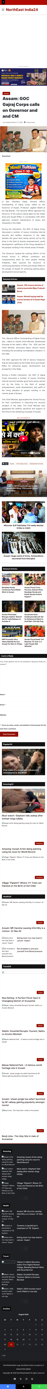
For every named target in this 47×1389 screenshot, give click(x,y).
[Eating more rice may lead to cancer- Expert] (8, 941)
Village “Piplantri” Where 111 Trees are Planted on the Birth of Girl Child (30, 1186)
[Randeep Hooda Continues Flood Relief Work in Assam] (12, 579)
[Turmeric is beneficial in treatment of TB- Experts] (8, 1229)
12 (17, 1335)
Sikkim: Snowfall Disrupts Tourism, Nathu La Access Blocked (28, 1277)
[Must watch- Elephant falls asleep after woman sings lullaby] (8, 1174)
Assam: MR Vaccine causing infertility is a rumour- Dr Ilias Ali (30, 1214)
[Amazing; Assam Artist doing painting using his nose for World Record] (8, 1161)
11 (11, 1335)
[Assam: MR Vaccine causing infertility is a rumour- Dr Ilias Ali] (8, 1216)
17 (5, 1339)
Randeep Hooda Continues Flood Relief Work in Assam (11, 589)
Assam (6, 93)
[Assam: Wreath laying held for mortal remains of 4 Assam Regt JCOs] (8, 299)
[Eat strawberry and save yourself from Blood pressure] (8, 952)
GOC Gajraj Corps (21, 464)
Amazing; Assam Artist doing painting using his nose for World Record (29, 1159)
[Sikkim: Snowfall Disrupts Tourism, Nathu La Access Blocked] (8, 1279)
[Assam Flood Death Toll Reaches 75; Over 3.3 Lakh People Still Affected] (34, 631)
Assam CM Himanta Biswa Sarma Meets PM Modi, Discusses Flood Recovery (22, 488)
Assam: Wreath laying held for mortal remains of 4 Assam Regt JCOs (31, 299)
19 (17, 1339)
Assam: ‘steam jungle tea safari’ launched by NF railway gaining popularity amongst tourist (23, 1102)
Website (3, 715)
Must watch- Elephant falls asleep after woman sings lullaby (28, 1171)
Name (3, 694)
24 (5, 1344)
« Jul (3, 1355)
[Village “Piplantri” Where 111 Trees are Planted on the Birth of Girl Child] (8, 1188)
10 (5, 1335)
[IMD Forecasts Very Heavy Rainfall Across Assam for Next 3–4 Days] (12, 631)
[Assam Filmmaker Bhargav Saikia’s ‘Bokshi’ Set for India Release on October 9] (12, 606)
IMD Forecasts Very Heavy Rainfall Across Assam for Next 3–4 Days (12, 641)
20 (23, 1339)
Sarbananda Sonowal (36, 464)
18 (11, 1339)
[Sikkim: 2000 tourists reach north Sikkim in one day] (8, 1293)
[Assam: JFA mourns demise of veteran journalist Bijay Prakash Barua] (8, 288)
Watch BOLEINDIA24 (23, 418)
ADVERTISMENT (23, 66)
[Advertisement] (23, 38)
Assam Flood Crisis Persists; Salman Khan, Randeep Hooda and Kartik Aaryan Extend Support (33, 592)
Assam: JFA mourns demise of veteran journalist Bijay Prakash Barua (31, 288)
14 (29, 1335)
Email (3, 705)
